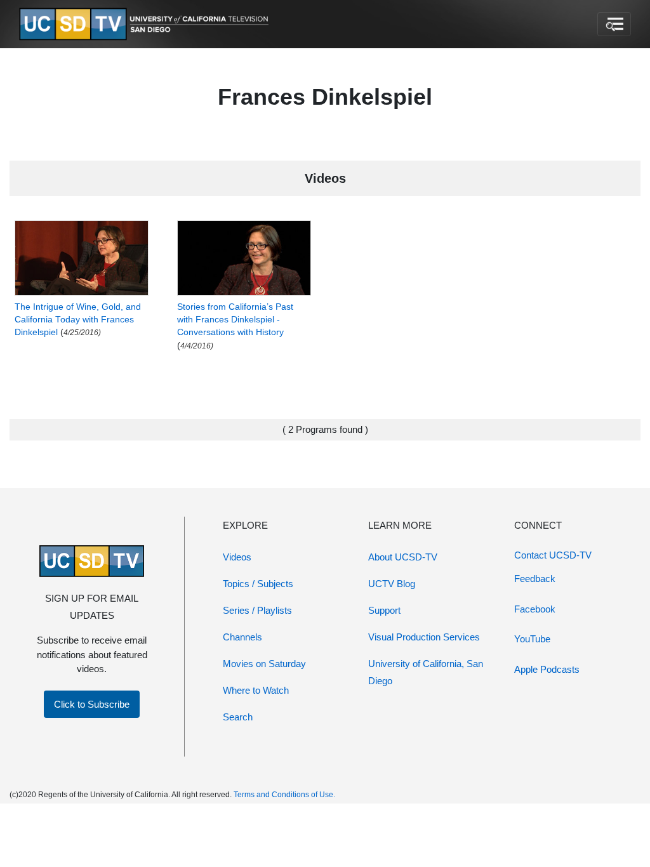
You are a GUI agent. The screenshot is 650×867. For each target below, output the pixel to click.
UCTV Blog (391, 583)
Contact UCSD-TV (553, 555)
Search (238, 716)
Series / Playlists (257, 610)
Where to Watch (256, 690)
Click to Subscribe (91, 704)
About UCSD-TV (402, 557)
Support (384, 610)
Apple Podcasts (547, 669)
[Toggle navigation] (614, 24)
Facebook (534, 609)
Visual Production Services (424, 637)
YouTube (532, 638)
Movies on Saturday (264, 663)
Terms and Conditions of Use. (284, 794)
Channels (242, 637)
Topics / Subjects (258, 583)
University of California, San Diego (425, 672)
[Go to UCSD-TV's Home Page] (146, 24)
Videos (237, 557)
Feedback (534, 578)
